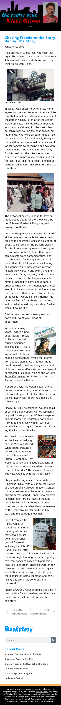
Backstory (19, 628)
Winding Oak (11, 694)
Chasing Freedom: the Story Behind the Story (26, 663)
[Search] (53, 640)
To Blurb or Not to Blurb (16, 668)
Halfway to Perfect (14, 678)
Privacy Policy (42, 691)
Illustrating (19, 659)
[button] (30, 27)
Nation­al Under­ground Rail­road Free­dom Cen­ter (30, 486)
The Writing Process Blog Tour (19, 673)
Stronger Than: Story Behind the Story (23, 654)
